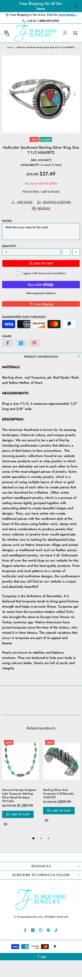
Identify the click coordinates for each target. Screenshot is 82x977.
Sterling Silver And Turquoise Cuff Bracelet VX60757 (58, 793)
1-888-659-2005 (48, 21)
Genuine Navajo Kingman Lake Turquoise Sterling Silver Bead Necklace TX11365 (19, 795)
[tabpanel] (20, 787)
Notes (7, 221)
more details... (68, 15)
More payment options (41, 293)
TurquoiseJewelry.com (35, 33)
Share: (7, 336)
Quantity (9, 246)
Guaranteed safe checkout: (24, 317)
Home (10, 47)
